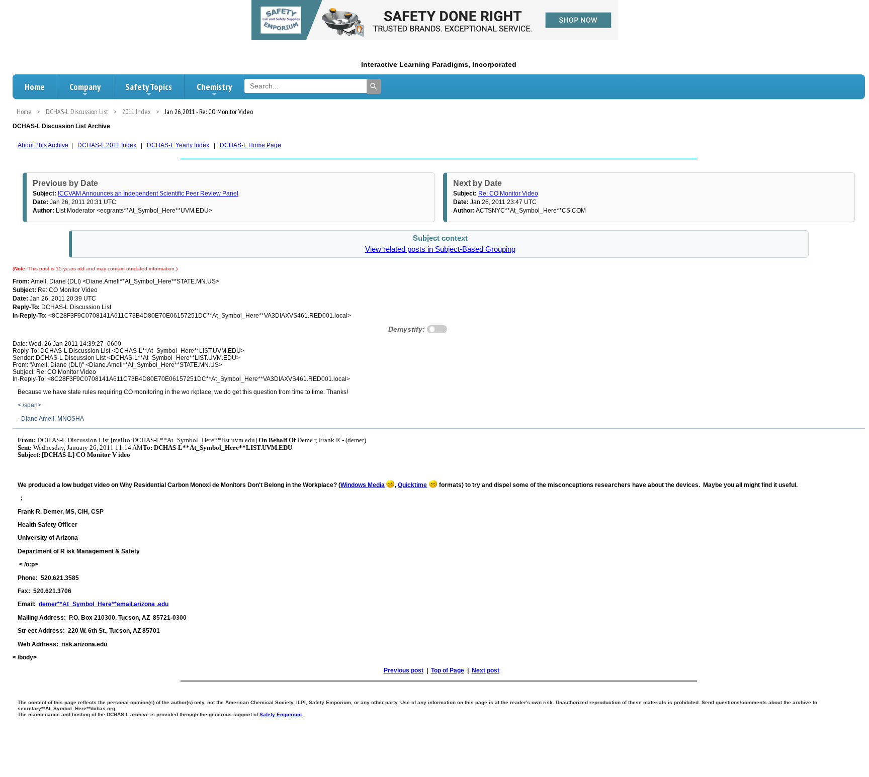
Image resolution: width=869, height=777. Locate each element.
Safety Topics (148, 86)
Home (35, 86)
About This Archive (43, 145)
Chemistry (214, 86)
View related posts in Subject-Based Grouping (440, 249)
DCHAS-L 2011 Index (106, 145)
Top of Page (447, 670)
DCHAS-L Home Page (250, 145)
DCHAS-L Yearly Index (178, 145)
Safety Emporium (280, 714)
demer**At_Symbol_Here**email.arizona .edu (103, 604)
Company (85, 86)
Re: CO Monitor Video (508, 193)
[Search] (374, 86)
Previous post (403, 670)
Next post (485, 670)
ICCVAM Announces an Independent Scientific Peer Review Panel (148, 193)
